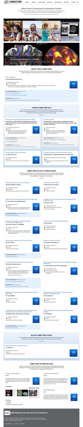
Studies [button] (27, 2)
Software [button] (34, 2)
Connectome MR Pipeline (51, 373)
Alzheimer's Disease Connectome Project (17, 182)
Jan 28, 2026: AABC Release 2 (12, 139)
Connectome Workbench (13, 373)
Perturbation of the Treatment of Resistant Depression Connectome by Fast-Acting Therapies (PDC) (21, 311)
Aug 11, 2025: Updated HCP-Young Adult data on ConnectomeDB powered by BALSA (23, 100)
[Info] (73, 84)
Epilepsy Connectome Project (52, 240)
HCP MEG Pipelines (49, 390)
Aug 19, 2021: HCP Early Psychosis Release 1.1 (15, 281)
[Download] (36, 381)
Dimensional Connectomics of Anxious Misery (19, 240)
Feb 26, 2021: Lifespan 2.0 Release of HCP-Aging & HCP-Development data (21, 146)
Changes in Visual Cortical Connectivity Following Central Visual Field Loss (60, 200)
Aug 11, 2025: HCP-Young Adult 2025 (13, 93)
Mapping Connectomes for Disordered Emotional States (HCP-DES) (22, 293)
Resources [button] (49, 2)
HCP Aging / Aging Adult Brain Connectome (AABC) (20, 119)
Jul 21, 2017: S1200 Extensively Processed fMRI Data (16, 95)
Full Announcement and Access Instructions (19, 63)
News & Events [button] (58, 2)
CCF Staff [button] (73, 2)
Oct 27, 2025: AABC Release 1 (12, 141)
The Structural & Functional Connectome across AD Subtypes (58, 311)
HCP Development (49, 119)
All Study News (16, 98)
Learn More (41, 115)
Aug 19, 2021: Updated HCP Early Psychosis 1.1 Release (17, 286)
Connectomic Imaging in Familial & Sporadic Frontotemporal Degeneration (18, 221)
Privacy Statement (8, 423)
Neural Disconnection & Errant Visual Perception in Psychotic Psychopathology (58, 293)
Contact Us (22, 423)
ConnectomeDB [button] (41, 2)
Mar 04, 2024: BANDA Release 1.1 (12, 215)
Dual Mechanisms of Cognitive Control (17, 345)
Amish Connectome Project (51, 182)
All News (45, 43)
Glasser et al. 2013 (52, 383)
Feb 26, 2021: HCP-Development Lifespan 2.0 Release (54, 139)
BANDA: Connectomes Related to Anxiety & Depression (21, 199)
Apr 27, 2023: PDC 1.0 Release (12, 327)
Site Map (16, 423)
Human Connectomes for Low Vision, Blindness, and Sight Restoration (60, 262)
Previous (5, 55)
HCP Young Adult (10, 77)
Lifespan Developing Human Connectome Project (58, 152)
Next (78, 55)
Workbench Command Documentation (15, 404)
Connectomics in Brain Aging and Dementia (56, 221)
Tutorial (8, 403)
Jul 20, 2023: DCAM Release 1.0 (12, 256)
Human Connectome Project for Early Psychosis (19, 262)
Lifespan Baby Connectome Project (16, 152)
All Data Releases (21, 91)
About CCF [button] (66, 2)
